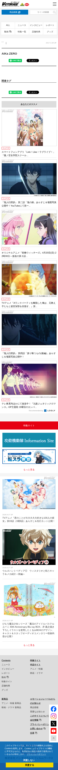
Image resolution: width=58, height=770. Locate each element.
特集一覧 (22, 31)
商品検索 (13, 12)
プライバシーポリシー (40, 724)
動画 (6, 31)
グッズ (50, 31)
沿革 (32, 733)
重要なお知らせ (37, 711)
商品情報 (34, 707)
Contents (6, 660)
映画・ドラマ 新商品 (11, 707)
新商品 (5, 699)
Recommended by (36, 411)
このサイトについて (39, 716)
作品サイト (35, 664)
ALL (8, 25)
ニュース (22, 25)
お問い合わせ (36, 728)
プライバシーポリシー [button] (36, 754)
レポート (50, 25)
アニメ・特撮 (36, 669)
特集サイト (7, 681)
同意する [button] (29, 765)
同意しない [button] (29, 760)
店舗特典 (36, 31)
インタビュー (36, 25)
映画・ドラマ (36, 673)
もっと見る (29, 469)
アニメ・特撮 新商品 (11, 703)
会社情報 (34, 720)
